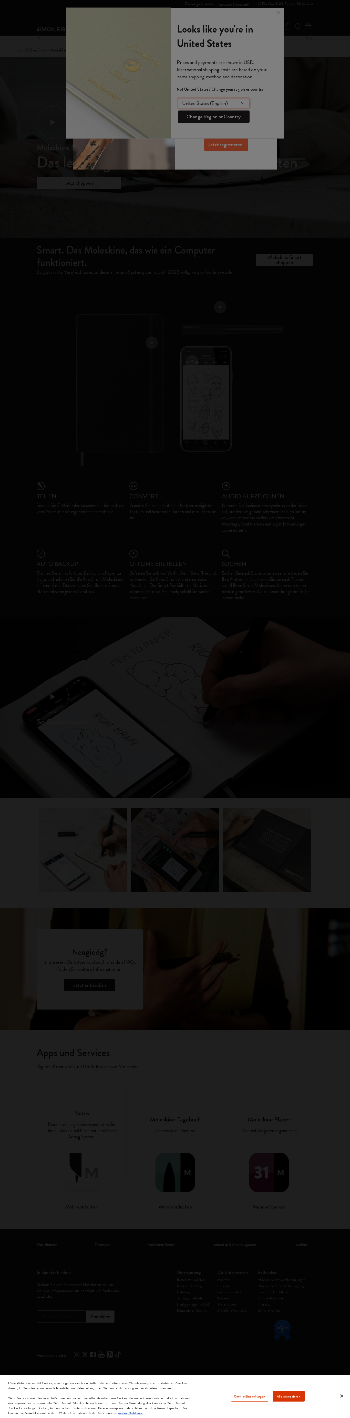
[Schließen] (341, 1396)
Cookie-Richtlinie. (130, 1412)
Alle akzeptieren (289, 1396)
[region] (175, 1396)
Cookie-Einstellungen (249, 1396)
